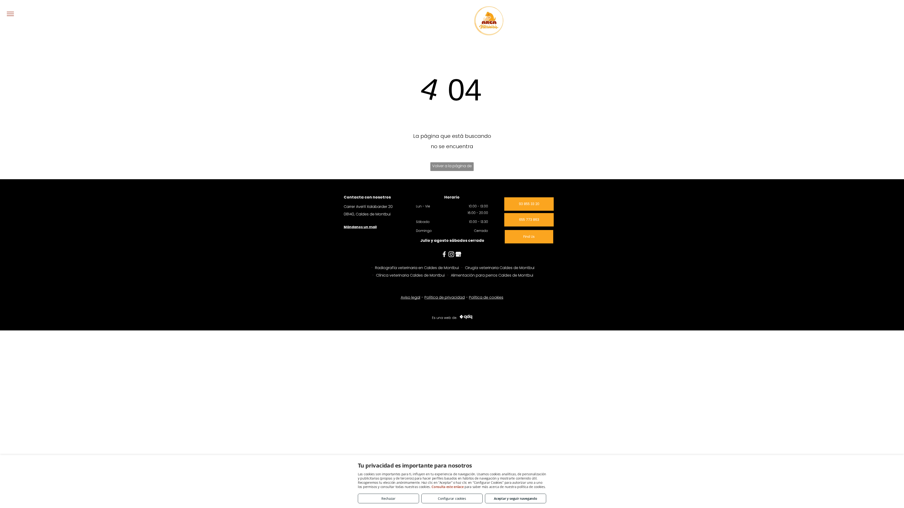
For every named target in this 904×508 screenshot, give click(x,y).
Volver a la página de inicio (452, 167)
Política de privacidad (444, 297)
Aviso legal (410, 297)
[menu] (10, 14)
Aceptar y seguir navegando (515, 498)
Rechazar (388, 498)
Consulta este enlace (448, 486)
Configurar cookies (452, 498)
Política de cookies (486, 297)
